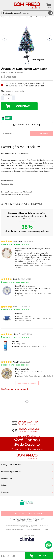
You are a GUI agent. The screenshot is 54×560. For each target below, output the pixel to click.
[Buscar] (50, 13)
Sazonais (18, 17)
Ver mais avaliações (27, 383)
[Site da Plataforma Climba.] (27, 538)
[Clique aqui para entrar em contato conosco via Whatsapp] (48, 545)
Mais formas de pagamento (12, 91)
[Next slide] (49, 38)
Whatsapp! (27, 192)
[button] (25, 63)
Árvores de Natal (42, 17)
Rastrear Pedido (15, 465)
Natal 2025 (29, 17)
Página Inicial (6, 17)
